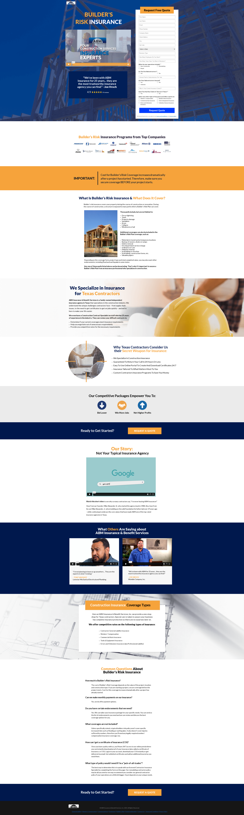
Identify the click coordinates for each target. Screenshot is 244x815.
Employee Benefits (131, 811)
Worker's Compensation (89, 811)
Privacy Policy (163, 811)
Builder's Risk (120, 811)
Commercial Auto (103, 811)
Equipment (112, 811)
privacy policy (173, 116)
